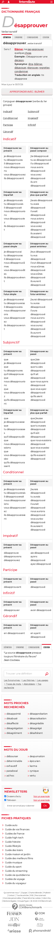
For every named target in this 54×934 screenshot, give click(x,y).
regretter (44, 67)
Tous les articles (22, 895)
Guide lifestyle (13, 846)
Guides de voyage (15, 879)
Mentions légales (9, 901)
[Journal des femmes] (14, 913)
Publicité (46, 893)
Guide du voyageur (15, 883)
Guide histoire (13, 841)
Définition (7, 647)
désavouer (20, 67)
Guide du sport (13, 866)
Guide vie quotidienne (17, 875)
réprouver (32, 67)
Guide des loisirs (14, 850)
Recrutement (40, 895)
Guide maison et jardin (17, 854)
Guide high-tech (14, 837)
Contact (11, 895)
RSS (31, 895)
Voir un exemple (41, 796)
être (31, 64)
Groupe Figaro (23, 901)
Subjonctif (33, 111)
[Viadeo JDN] (40, 925)
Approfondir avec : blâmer (27, 91)
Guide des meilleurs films (19, 858)
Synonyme (18, 37)
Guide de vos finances (17, 829)
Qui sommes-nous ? (12, 893)
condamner (21, 71)
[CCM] (40, 913)
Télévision (11, 800)
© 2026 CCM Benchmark (41, 901)
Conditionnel (10, 118)
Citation (46, 37)
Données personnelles (12, 898)
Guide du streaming (16, 871)
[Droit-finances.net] (40, 919)
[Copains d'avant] (14, 925)
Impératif (33, 118)
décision (19, 60)
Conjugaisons (32, 37)
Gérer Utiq (46, 898)
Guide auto (11, 825)
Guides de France (14, 833)
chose (27, 53)
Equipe (24, 893)
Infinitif (32, 125)
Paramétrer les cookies (31, 898)
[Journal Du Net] (14, 919)
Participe (8, 125)
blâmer (38, 64)
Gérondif (8, 131)
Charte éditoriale (35, 893)
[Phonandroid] (40, 931)
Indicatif (7, 111)
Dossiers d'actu (13, 796)
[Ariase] (14, 930)
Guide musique (13, 862)
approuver (38, 49)
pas (30, 49)
